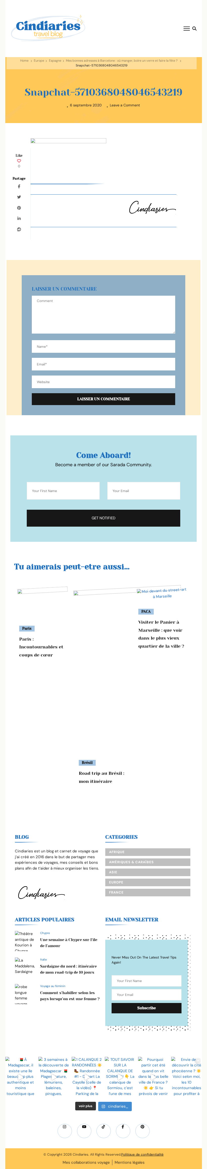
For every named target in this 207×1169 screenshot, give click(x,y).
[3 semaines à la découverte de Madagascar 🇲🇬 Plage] (53, 1077)
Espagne (55, 61)
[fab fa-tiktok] (103, 1131)
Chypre (45, 933)
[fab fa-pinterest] (142, 1131)
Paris (27, 628)
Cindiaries (80, 1154)
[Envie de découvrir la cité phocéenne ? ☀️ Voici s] (186, 1077)
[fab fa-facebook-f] (123, 1131)
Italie (43, 959)
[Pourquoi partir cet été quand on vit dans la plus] (153, 1077)
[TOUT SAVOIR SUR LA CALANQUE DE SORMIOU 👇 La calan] (120, 1077)
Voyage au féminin (52, 986)
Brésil (87, 763)
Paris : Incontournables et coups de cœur (41, 647)
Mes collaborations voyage (86, 1162)
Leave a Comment (125, 105)
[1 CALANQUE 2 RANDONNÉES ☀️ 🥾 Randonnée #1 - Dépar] (87, 1077)
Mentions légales (130, 1162)
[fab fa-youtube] (84, 1131)
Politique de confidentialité (142, 1154)
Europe (39, 61)
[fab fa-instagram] (65, 1131)
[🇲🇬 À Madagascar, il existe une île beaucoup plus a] (20, 1077)
